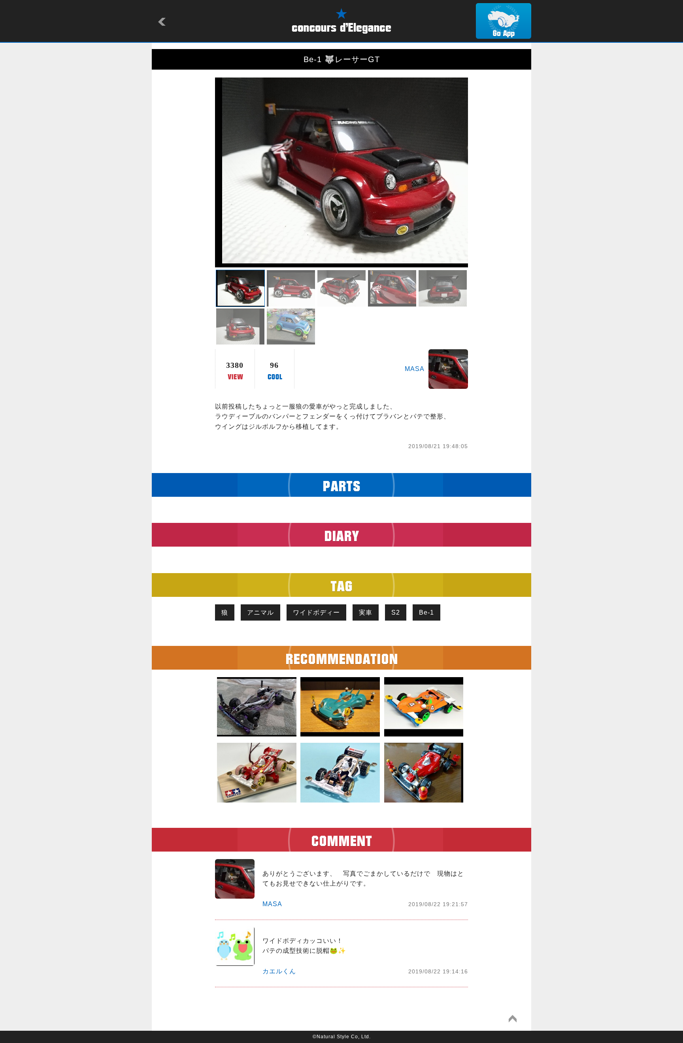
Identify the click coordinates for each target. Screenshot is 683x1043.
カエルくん (279, 971)
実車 (365, 612)
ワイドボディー (316, 612)
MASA (415, 368)
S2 (395, 612)
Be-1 (426, 612)
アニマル (260, 612)
